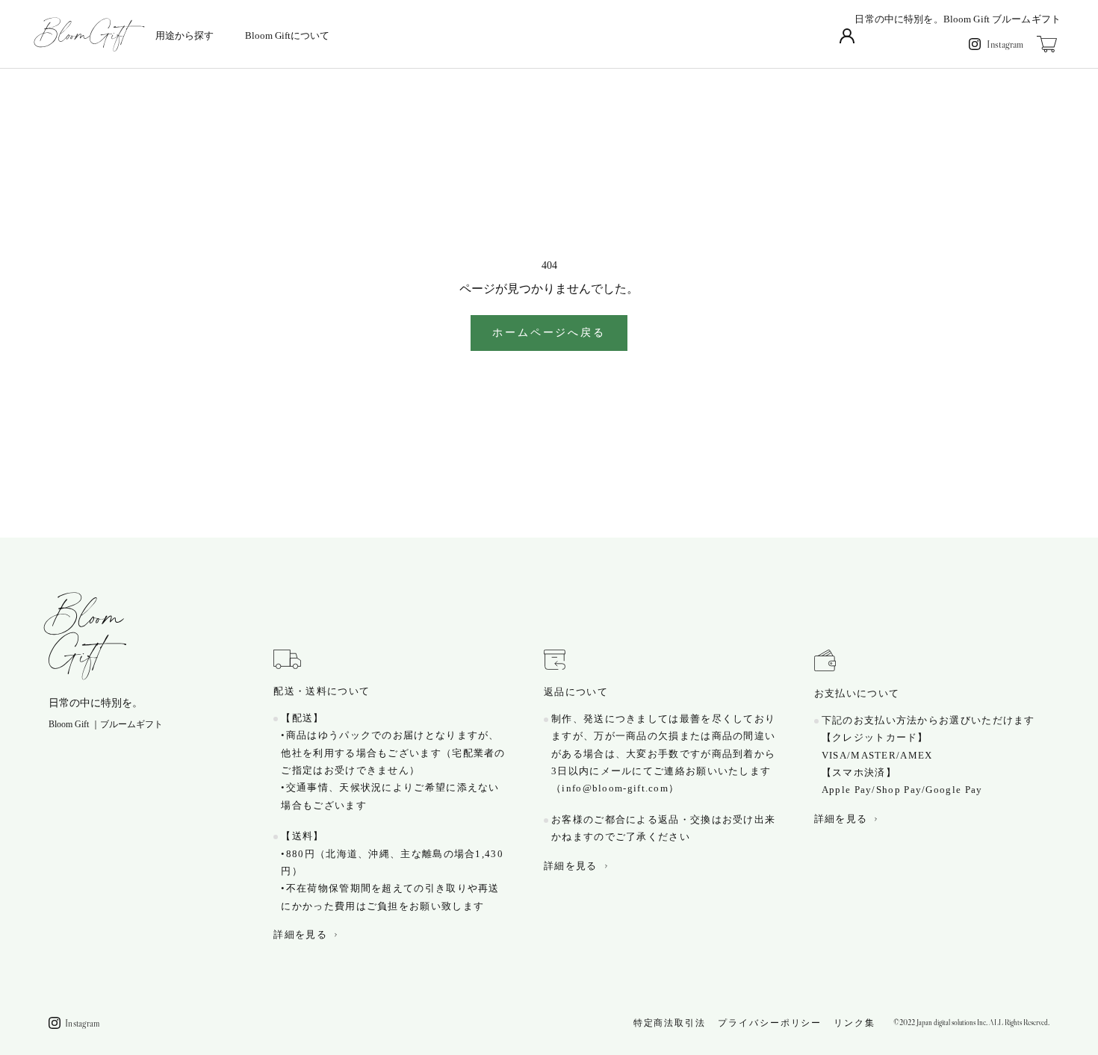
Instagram (1005, 44)
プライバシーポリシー (770, 1022)
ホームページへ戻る (548, 332)
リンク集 (854, 1022)
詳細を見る (300, 934)
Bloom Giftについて (287, 35)
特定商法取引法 (669, 1022)
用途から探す (184, 35)
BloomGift (86, 636)
